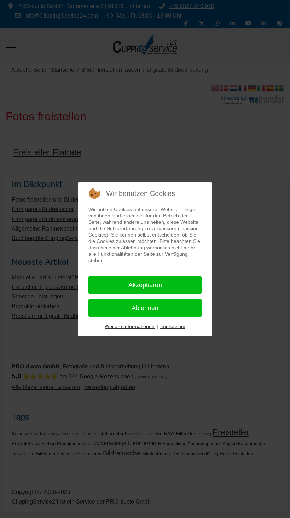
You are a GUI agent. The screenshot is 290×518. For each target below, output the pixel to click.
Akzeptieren (145, 285)
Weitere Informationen (130, 326)
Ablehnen (145, 308)
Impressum (172, 326)
